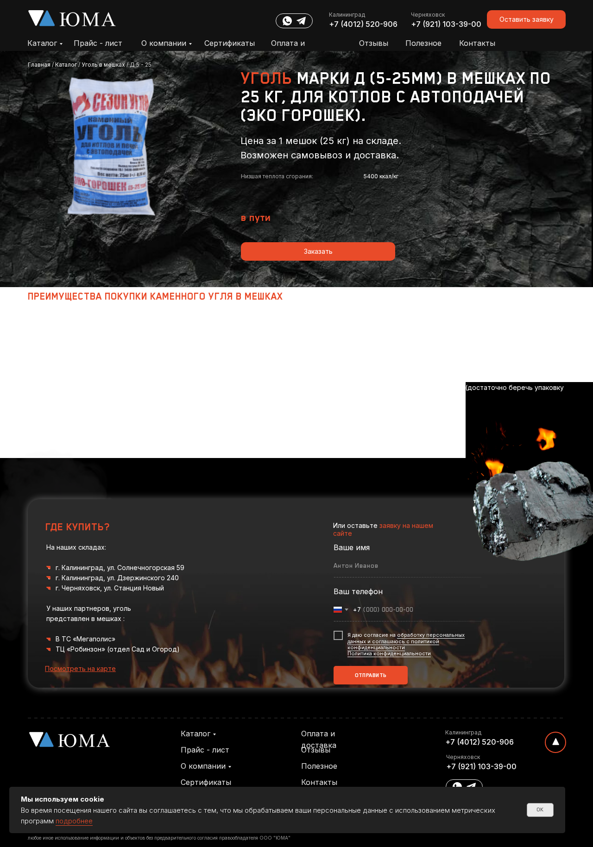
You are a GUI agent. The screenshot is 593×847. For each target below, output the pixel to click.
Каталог (42, 43)
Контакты (477, 43)
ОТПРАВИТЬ (370, 675)
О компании (163, 43)
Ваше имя (352, 547)
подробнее (74, 820)
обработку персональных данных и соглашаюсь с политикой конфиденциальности (406, 641)
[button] (526, 19)
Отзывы (373, 43)
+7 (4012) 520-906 (363, 24)
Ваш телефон (358, 591)
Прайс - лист (98, 43)
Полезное (423, 43)
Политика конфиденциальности (389, 653)
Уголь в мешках (103, 64)
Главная (40, 64)
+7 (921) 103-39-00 (446, 24)
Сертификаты (229, 43)
